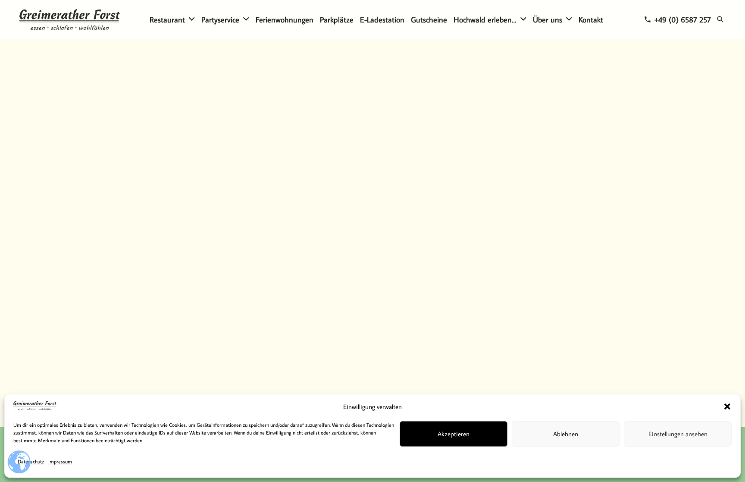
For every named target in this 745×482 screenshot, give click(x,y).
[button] (727, 406)
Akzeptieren (454, 434)
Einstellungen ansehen (677, 434)
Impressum (60, 461)
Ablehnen (565, 434)
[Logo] (69, 19)
